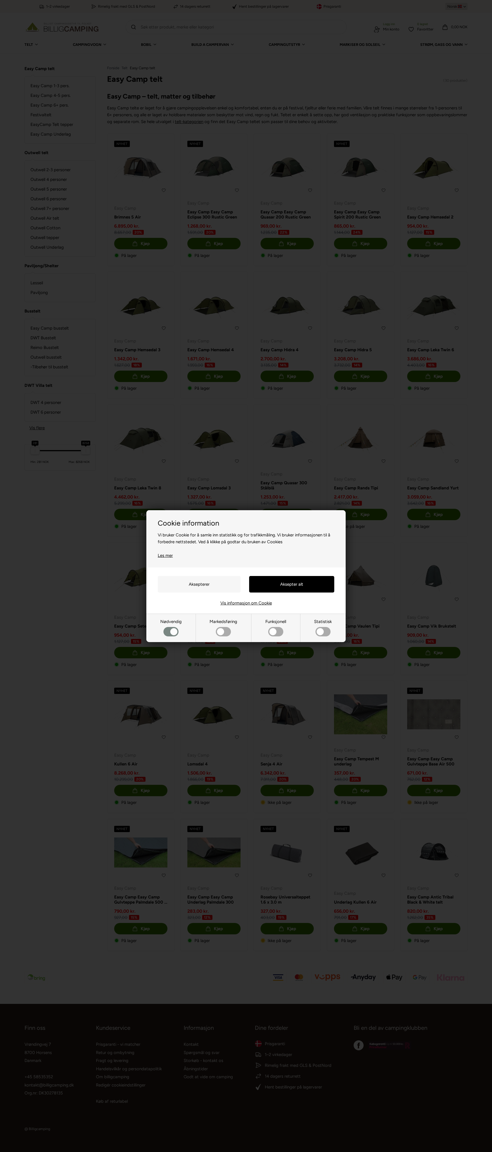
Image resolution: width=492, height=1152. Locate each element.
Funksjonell (275, 621)
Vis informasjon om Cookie (246, 603)
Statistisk (323, 621)
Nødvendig (171, 621)
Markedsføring (223, 621)
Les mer (165, 555)
